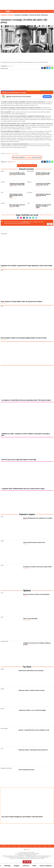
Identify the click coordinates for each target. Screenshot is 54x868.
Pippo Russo (26, 595)
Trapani (51, 11)
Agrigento (29, 11)
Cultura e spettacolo (40, 865)
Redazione (38, 186)
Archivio (10, 15)
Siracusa (48, 11)
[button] (2, 821)
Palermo (21, 11)
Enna (38, 11)
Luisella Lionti (26, 645)
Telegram (11, 865)
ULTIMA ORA (17, 11)
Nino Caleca (10, 66)
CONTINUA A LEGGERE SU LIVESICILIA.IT (27, 165)
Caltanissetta (34, 11)
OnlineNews (4, 267)
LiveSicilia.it (4, 15)
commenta (29, 157)
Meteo (29, 865)
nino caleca (15, 153)
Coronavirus (9, 153)
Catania (25, 11)
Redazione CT (39, 208)
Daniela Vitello (26, 568)
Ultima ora (20, 865)
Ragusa (44, 11)
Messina (41, 11)
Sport (51, 865)
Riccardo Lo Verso (13, 175)
